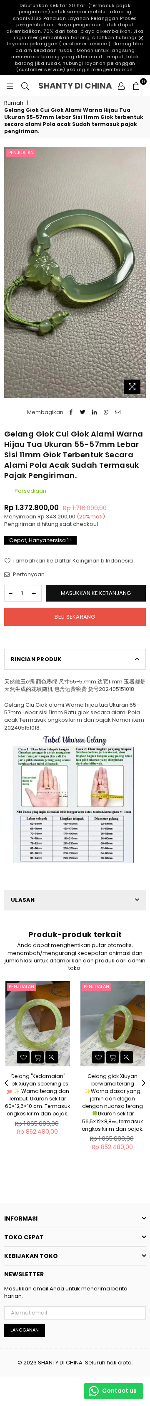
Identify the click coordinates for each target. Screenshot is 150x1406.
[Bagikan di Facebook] (71, 412)
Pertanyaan (28, 574)
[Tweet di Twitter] (83, 412)
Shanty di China (75, 85)
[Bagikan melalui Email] (118, 412)
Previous (6, 1083)
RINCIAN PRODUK (36, 659)
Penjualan (21, 152)
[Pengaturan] (121, 85)
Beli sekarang (75, 617)
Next (144, 1083)
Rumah (13, 103)
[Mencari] (25, 85)
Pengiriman (19, 524)
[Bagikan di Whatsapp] (106, 412)
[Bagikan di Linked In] (94, 412)
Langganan (24, 1330)
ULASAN (23, 900)
